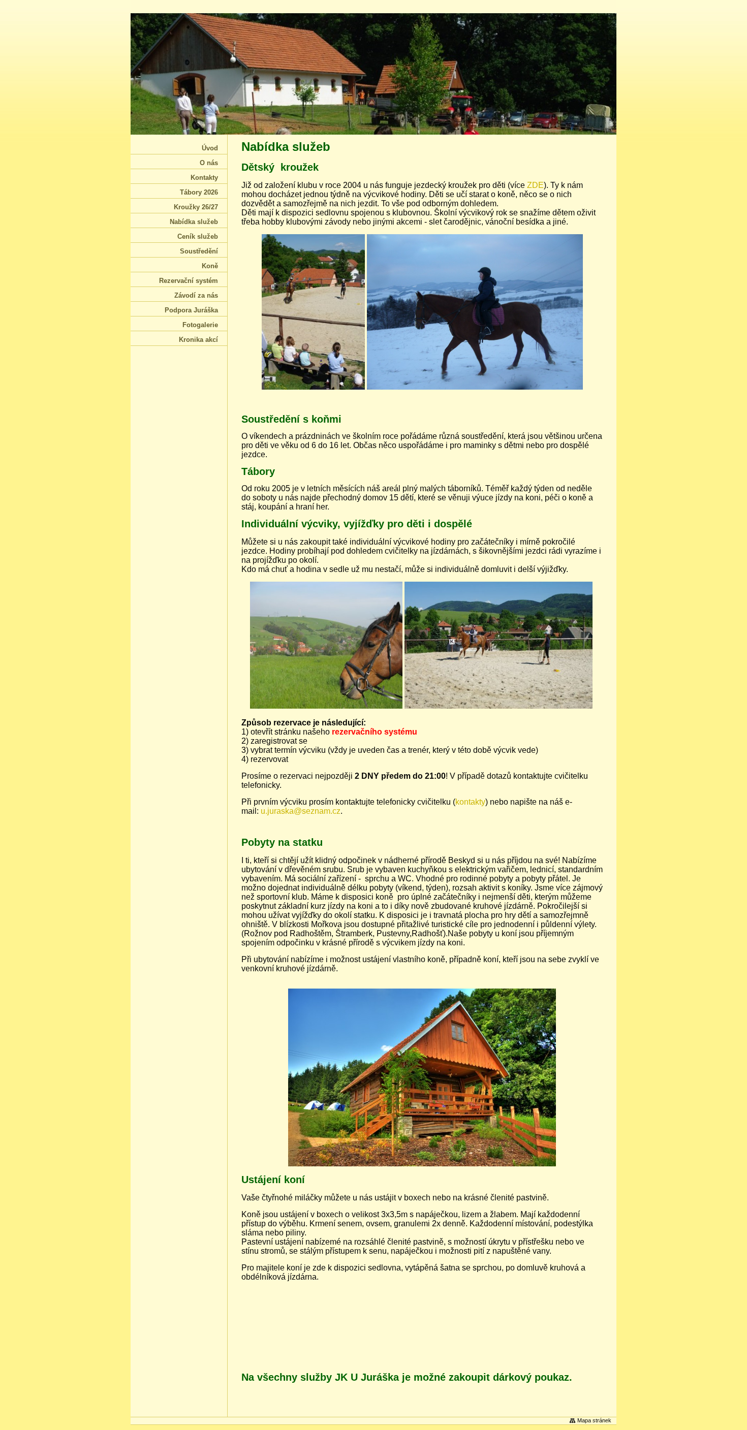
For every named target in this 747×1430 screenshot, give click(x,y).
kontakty (470, 802)
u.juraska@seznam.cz (300, 811)
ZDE (535, 185)
